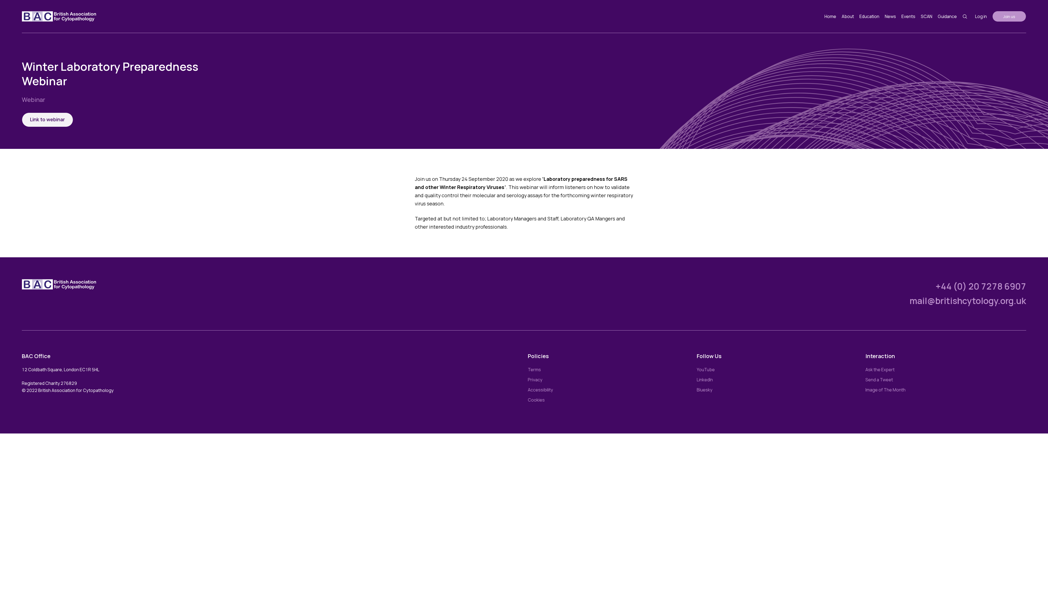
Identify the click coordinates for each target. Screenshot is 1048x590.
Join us (1009, 16)
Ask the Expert (880, 370)
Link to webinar (47, 119)
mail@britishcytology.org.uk (968, 301)
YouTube (706, 370)
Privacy (535, 380)
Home (830, 16)
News (890, 16)
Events (908, 16)
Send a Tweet (879, 380)
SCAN (926, 16)
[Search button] (964, 16)
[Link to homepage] (59, 16)
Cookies (536, 400)
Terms (534, 370)
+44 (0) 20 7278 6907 (981, 286)
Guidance (947, 16)
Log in (981, 16)
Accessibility (540, 390)
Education (869, 16)
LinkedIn (705, 380)
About (848, 16)
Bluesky (704, 390)
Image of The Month (885, 390)
